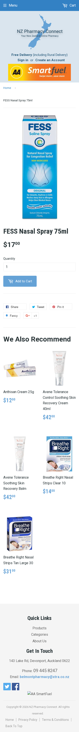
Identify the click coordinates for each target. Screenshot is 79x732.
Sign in (23, 60)
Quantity (9, 258)
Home (7, 87)
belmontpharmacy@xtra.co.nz (44, 677)
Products (39, 628)
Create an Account (50, 60)
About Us (39, 641)
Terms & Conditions (55, 719)
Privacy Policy (27, 719)
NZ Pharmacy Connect (43, 707)
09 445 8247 (45, 670)
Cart (72, 5)
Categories (39, 634)
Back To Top (13, 726)
